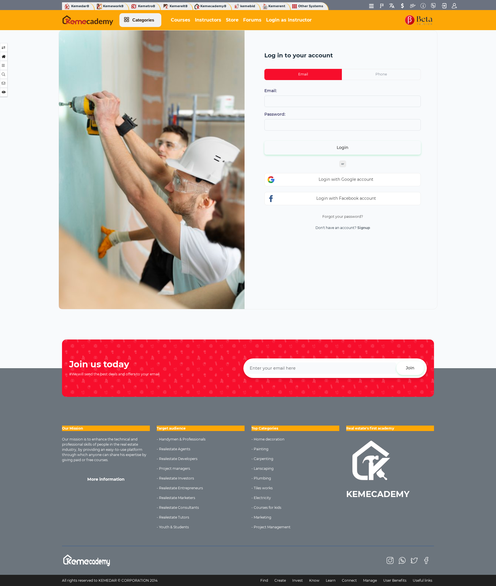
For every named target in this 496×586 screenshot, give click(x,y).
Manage (370, 580)
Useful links (422, 580)
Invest (297, 580)
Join (410, 367)
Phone (381, 74)
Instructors (208, 20)
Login (342, 147)
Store (232, 20)
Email (303, 74)
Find (264, 580)
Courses (180, 20)
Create (280, 580)
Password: (274, 114)
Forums (252, 20)
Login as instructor (289, 20)
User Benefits (394, 580)
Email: (270, 90)
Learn (331, 580)
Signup (363, 228)
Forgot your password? (342, 216)
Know (314, 580)
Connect (349, 580)
